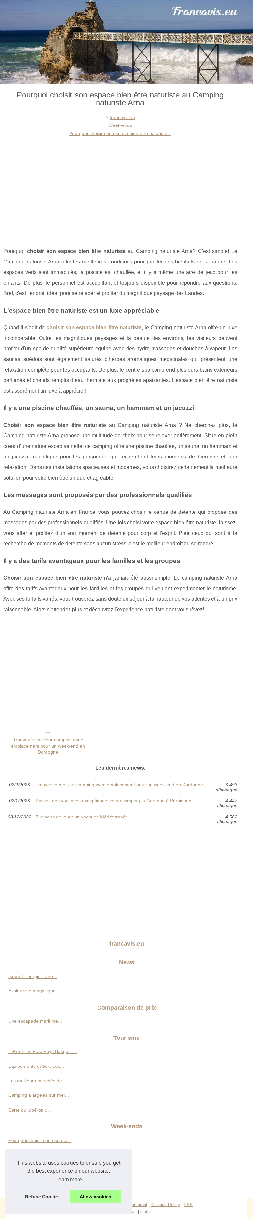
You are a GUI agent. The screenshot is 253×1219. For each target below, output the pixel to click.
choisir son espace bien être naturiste (94, 327)
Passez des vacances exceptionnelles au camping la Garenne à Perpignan (113, 800)
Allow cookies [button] (95, 1196)
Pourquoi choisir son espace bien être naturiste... (120, 133)
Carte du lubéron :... (29, 1110)
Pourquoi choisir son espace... (39, 1140)
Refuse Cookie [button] (41, 1196)
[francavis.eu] (126, 42)
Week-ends (120, 125)
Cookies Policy (165, 1204)
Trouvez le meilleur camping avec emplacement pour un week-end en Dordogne (48, 746)
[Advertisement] (120, 187)
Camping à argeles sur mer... (38, 1095)
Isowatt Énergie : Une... (32, 976)
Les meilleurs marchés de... (37, 1080)
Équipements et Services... (36, 1066)
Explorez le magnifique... (34, 990)
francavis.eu (122, 117)
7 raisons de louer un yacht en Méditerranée (82, 817)
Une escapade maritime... (35, 1021)
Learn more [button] (68, 1179)
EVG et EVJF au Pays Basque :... (42, 1051)
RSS (188, 1204)
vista (145, 1211)
